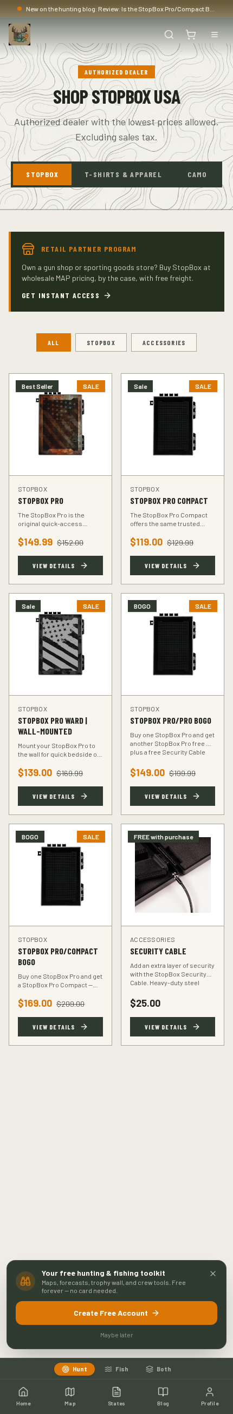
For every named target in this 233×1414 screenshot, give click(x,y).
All (54, 342)
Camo (197, 174)
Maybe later (116, 1334)
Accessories (164, 342)
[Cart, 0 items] (190, 34)
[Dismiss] (213, 1273)
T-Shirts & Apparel (123, 174)
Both (164, 1368)
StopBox (42, 174)
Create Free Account (111, 1312)
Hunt (80, 1368)
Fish (121, 1368)
